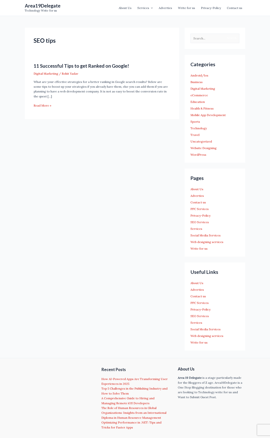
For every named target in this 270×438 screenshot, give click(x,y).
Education (197, 102)
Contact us (234, 8)
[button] (151, 8)
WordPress (198, 154)
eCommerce (199, 95)
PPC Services (199, 209)
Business (196, 82)
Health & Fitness (202, 108)
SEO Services (199, 222)
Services (143, 8)
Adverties (165, 8)
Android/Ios (199, 75)
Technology (198, 128)
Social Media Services (205, 235)
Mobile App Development (208, 115)
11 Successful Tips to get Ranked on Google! (81, 66)
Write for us (186, 8)
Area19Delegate (42, 6)
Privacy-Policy (211, 8)
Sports (195, 121)
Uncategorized (201, 141)
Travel (194, 135)
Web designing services (206, 242)
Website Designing (203, 148)
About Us (125, 8)
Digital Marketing (46, 73)
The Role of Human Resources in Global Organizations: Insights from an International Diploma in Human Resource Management (133, 412)
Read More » (42, 105)
